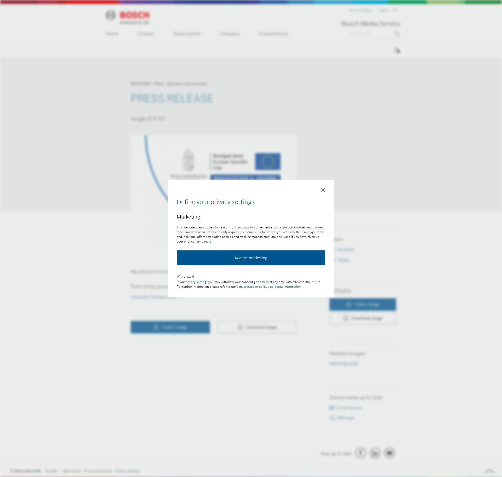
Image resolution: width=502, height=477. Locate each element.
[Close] (323, 191)
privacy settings (197, 282)
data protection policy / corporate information (269, 287)
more (208, 241)
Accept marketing (251, 257)
